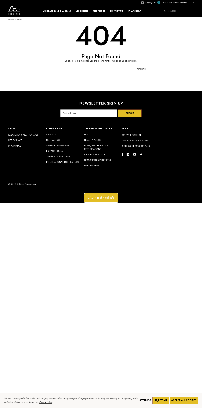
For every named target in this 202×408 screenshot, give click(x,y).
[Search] (165, 11)
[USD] (191, 2)
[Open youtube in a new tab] (135, 154)
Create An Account (179, 2)
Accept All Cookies (183, 400)
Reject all (161, 400)
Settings (145, 400)
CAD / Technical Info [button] (101, 198)
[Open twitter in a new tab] (141, 154)
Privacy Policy (45, 402)
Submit (130, 113)
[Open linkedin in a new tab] (128, 154)
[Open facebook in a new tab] (122, 154)
